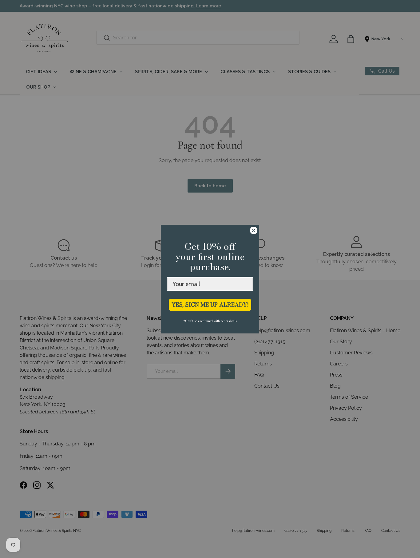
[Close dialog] (254, 230)
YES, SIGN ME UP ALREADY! (210, 305)
